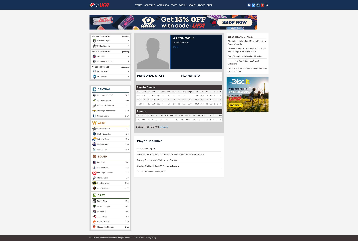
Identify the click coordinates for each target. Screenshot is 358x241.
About (192, 5)
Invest (201, 5)
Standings (163, 5)
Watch (182, 5)
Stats (174, 5)
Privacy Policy (150, 238)
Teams (138, 5)
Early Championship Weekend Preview (245, 56)
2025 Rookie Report (146, 149)
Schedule (149, 5)
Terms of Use (139, 238)
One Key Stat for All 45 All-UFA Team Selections (158, 166)
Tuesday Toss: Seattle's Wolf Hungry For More (157, 160)
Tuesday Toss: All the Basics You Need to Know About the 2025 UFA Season (170, 154)
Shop (209, 5)
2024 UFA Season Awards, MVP (151, 172)
